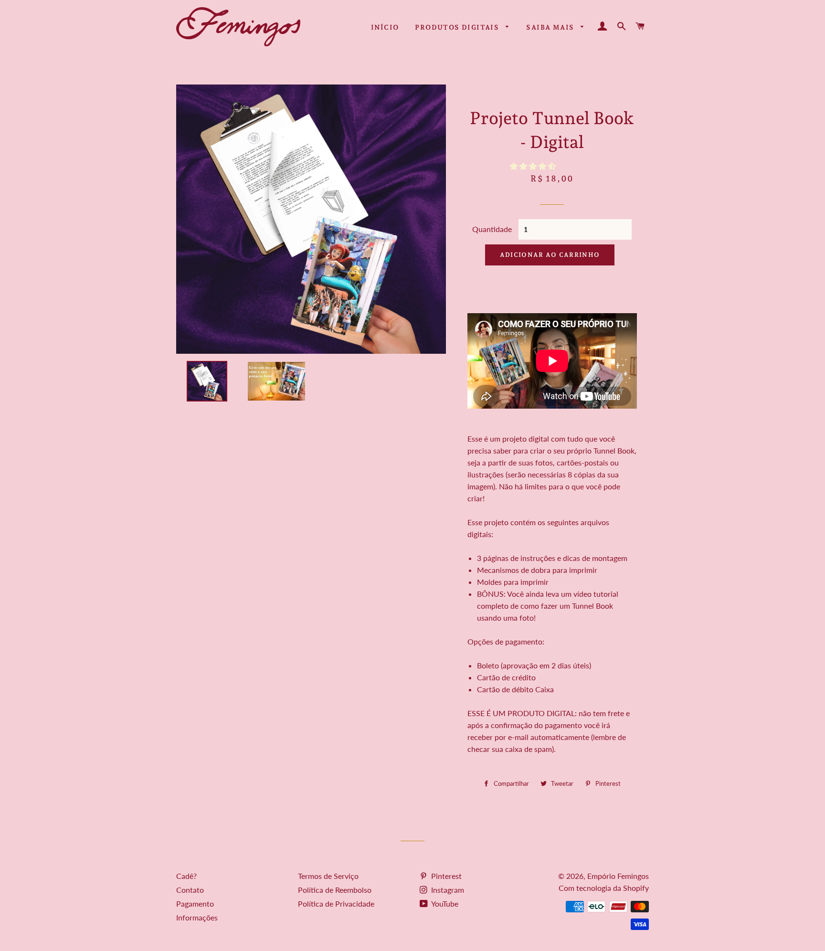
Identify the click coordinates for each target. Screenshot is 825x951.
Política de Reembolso (334, 889)
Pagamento (195, 903)
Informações (197, 917)
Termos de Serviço (328, 875)
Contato (190, 889)
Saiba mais (551, 27)
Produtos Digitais (458, 27)
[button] (534, 165)
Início (385, 27)
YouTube (444, 903)
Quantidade (492, 228)
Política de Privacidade (336, 903)
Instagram (446, 889)
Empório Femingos (618, 875)
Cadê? (186, 875)
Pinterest (445, 875)
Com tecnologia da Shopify (604, 887)
